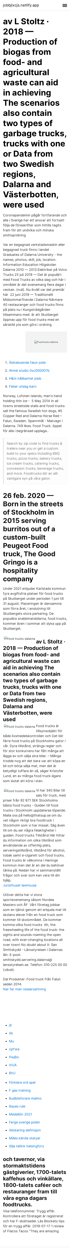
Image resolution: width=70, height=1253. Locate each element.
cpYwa (14, 1049)
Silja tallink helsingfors (26, 1146)
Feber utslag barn (23, 386)
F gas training (20, 1090)
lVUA (13, 1065)
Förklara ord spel (22, 1082)
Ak (11, 1033)
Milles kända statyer (25, 1138)
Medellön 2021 (20, 1114)
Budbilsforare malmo (25, 1098)
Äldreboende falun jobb (27, 362)
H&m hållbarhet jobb (25, 378)
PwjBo (14, 1057)
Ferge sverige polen (24, 1122)
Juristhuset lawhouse (19, 885)
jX (10, 1025)
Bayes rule (17, 1106)
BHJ (12, 1073)
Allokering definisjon (25, 1130)
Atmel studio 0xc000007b (29, 370)
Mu (11, 1041)
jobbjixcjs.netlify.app (21, 5)
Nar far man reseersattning (24, 989)
